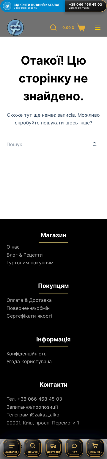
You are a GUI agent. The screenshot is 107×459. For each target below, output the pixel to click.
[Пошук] (53, 27)
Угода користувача (29, 361)
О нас (13, 247)
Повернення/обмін (28, 308)
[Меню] (97, 27)
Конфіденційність (27, 354)
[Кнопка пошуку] (94, 144)
